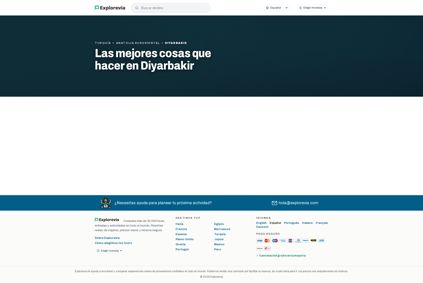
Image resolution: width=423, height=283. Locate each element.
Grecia (181, 244)
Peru (217, 249)
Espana (181, 234)
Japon (219, 239)
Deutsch (262, 226)
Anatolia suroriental (138, 43)
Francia (181, 229)
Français (322, 223)
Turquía (103, 43)
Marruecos (222, 229)
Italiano (307, 223)
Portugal (182, 249)
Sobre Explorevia (107, 238)
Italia (180, 224)
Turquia (220, 234)
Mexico (219, 244)
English (261, 223)
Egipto (219, 224)
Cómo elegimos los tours (113, 243)
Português (291, 223)
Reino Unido (185, 239)
